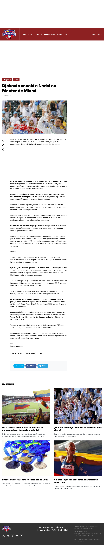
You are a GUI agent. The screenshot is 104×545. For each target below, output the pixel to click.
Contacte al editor (43, 530)
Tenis (16, 80)
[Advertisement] (52, 14)
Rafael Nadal (30, 353)
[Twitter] (3, 536)
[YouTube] (17, 536)
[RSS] (21, 536)
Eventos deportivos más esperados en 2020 (25, 480)
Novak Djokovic (17, 353)
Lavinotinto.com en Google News (51, 527)
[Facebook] (8, 536)
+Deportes (7, 80)
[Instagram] (12, 536)
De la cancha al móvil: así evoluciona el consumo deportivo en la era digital (22, 428)
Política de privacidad (60, 530)
